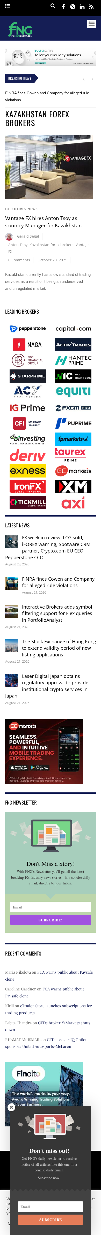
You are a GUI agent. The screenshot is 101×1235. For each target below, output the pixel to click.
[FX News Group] (20, 37)
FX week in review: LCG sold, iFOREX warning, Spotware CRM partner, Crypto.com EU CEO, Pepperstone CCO (47, 547)
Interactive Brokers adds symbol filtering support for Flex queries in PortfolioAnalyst (57, 613)
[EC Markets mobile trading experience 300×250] (44, 780)
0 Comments (19, 259)
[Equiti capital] (50, 64)
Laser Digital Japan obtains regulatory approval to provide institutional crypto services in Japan (46, 686)
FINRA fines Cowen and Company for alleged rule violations (58, 582)
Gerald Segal (28, 236)
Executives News (21, 209)
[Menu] (8, 6)
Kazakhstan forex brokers (52, 244)
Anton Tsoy (17, 244)
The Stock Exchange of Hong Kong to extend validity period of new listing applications (59, 648)
